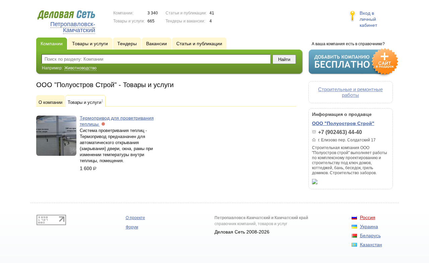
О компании (50, 102)
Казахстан (371, 244)
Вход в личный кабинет (368, 19)
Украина (369, 226)
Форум (132, 227)
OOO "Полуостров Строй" (343, 123)
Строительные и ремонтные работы (350, 92)
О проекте (135, 217)
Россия (367, 217)
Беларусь (370, 235)
